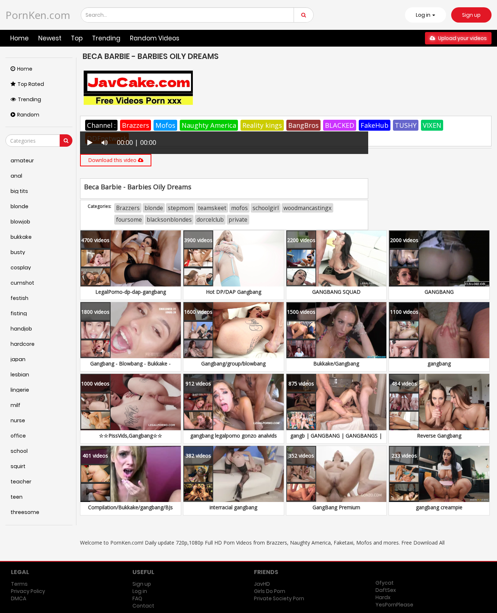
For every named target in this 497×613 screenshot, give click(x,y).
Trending (106, 38)
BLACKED (339, 125)
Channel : (101, 125)
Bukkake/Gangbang (336, 363)
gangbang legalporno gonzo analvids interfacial (233, 439)
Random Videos (154, 38)
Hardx (382, 597)
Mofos (165, 125)
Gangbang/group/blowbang (233, 363)
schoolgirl (266, 208)
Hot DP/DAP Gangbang (233, 291)
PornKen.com (37, 15)
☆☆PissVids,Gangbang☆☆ (130, 435)
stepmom (180, 208)
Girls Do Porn (269, 591)
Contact (143, 605)
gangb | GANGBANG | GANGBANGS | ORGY (336, 439)
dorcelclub (210, 219)
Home (19, 38)
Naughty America (209, 125)
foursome (129, 219)
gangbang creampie (439, 507)
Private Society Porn (279, 598)
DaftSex (385, 590)
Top (77, 38)
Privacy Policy (28, 591)
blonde (153, 208)
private (237, 219)
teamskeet (212, 208)
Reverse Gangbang (439, 435)
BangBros (303, 125)
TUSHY (406, 125)
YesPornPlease (394, 604)
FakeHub (375, 125)
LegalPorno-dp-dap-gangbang (130, 291)
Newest (49, 38)
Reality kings (262, 125)
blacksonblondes (169, 219)
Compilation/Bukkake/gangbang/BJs (130, 507)
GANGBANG (439, 291)
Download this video (113, 160)
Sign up (471, 15)
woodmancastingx (307, 208)
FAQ (137, 598)
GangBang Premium (336, 507)
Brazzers (135, 125)
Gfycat (384, 582)
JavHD (262, 584)
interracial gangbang (233, 507)
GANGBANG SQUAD (336, 291)
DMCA (18, 598)
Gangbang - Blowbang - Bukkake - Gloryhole (130, 367)
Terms (19, 584)
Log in (139, 591)
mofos (239, 208)
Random (28, 114)
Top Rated (30, 84)
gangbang (439, 363)
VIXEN (432, 125)
